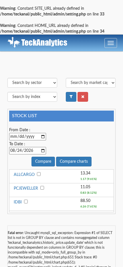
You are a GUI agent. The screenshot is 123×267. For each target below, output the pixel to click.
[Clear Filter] (83, 97)
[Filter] (71, 97)
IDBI (18, 202)
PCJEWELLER (26, 188)
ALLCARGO (24, 175)
